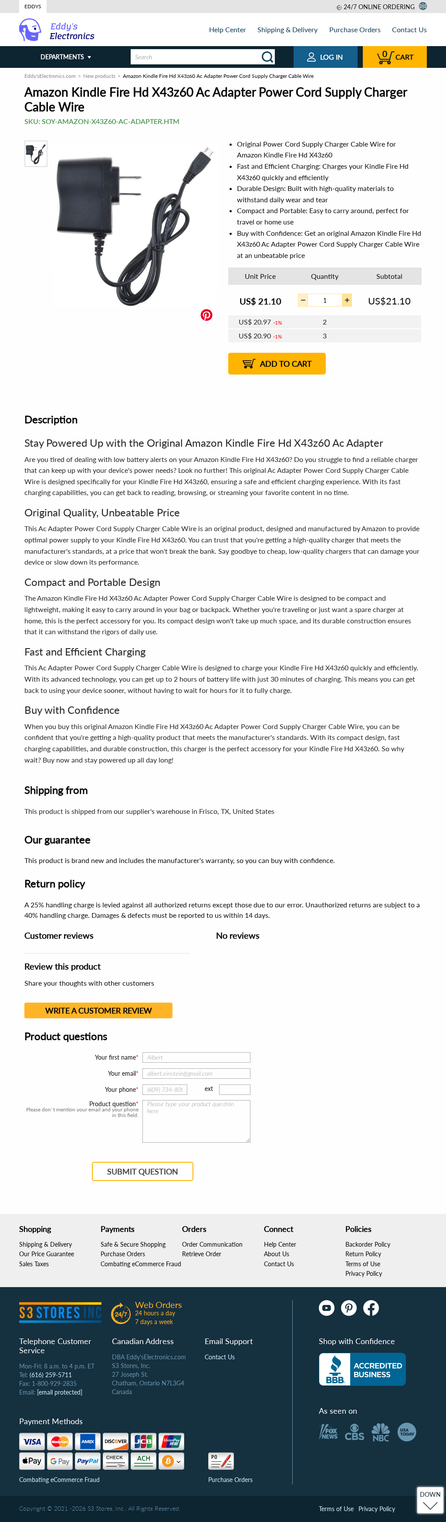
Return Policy (363, 1254)
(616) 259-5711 (51, 1374)
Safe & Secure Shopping (133, 1244)
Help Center (227, 29)
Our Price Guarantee (46, 1254)
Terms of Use (362, 1264)
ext (209, 1088)
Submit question (142, 1171)
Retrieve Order (201, 1254)
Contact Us (409, 29)
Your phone (120, 1089)
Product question (112, 1104)
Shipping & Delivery (287, 29)
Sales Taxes (34, 1264)
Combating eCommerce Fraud (141, 1264)
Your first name (115, 1057)
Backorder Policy (367, 1244)
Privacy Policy (363, 1273)
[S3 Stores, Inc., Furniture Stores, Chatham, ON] (362, 1369)
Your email (122, 1073)
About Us (276, 1254)
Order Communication (212, 1244)
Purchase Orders (355, 29)
